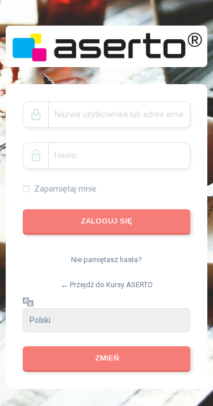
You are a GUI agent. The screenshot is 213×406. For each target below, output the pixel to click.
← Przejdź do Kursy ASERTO (107, 284)
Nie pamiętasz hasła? (106, 259)
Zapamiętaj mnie (65, 189)
